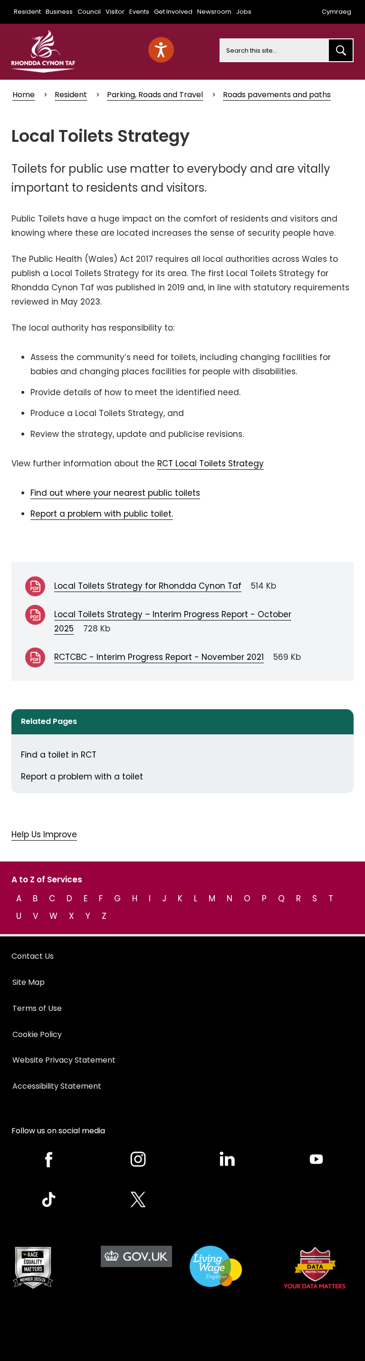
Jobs (243, 11)
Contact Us (32, 956)
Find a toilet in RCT (58, 754)
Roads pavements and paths (277, 94)
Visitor (115, 11)
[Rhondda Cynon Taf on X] (138, 1199)
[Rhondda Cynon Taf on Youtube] (316, 1159)
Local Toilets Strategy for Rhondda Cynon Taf (147, 586)
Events (139, 11)
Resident (27, 11)
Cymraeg (336, 11)
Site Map (28, 982)
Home (23, 94)
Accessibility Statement (56, 1086)
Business (59, 11)
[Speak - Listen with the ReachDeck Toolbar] (161, 50)
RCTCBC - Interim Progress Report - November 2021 (159, 657)
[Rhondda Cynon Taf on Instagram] (138, 1159)
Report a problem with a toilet (82, 776)
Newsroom (214, 11)
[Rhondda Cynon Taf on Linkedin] (227, 1159)
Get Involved (173, 11)
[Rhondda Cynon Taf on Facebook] (48, 1159)
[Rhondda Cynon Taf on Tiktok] (48, 1199)
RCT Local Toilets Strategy (210, 463)
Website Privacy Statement (63, 1060)
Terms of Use (37, 1008)
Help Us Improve (44, 834)
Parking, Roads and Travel (155, 94)
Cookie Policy (37, 1034)
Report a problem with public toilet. (101, 513)
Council (89, 11)
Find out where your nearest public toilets (115, 493)
